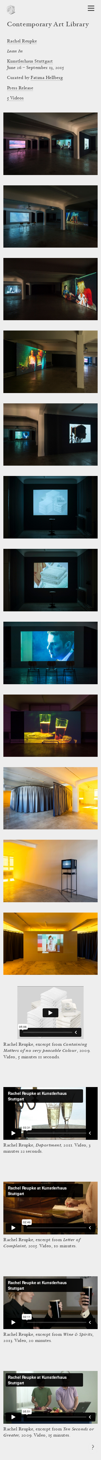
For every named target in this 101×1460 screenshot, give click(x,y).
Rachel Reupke (22, 41)
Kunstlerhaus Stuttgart (30, 61)
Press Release (20, 88)
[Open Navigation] (91, 8)
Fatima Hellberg (47, 78)
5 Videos (15, 98)
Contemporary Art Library (48, 24)
